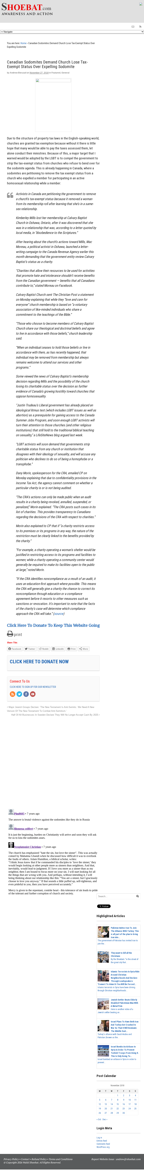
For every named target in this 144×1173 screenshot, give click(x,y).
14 (112, 1104)
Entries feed (102, 1141)
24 (130, 1108)
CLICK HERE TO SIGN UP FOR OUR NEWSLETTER (33, 687)
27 (106, 1113)
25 (135, 1108)
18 (135, 1104)
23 (124, 1108)
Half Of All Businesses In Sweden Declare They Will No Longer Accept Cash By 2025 (55, 715)
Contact (25, 1159)
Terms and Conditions (60, 1159)
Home (24, 43)
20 (106, 1108)
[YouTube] (33, 694)
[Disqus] (53, 760)
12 (100, 1104)
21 (112, 1108)
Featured (55, 73)
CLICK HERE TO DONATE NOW (39, 662)
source (58, 614)
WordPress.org (103, 1147)
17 (130, 1104)
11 (135, 1100)
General (65, 73)
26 (100, 1113)
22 (118, 1108)
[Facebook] (26, 694)
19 (100, 1108)
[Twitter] (19, 694)
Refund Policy (39, 1159)
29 (118, 1113)
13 (106, 1104)
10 (130, 1100)
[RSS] (13, 694)
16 (124, 1104)
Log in (99, 1137)
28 (112, 1113)
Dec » (105, 1119)
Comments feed (103, 1144)
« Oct (99, 1119)
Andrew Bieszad (18, 73)
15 (118, 1104)
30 (124, 1113)
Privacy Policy (11, 1159)
